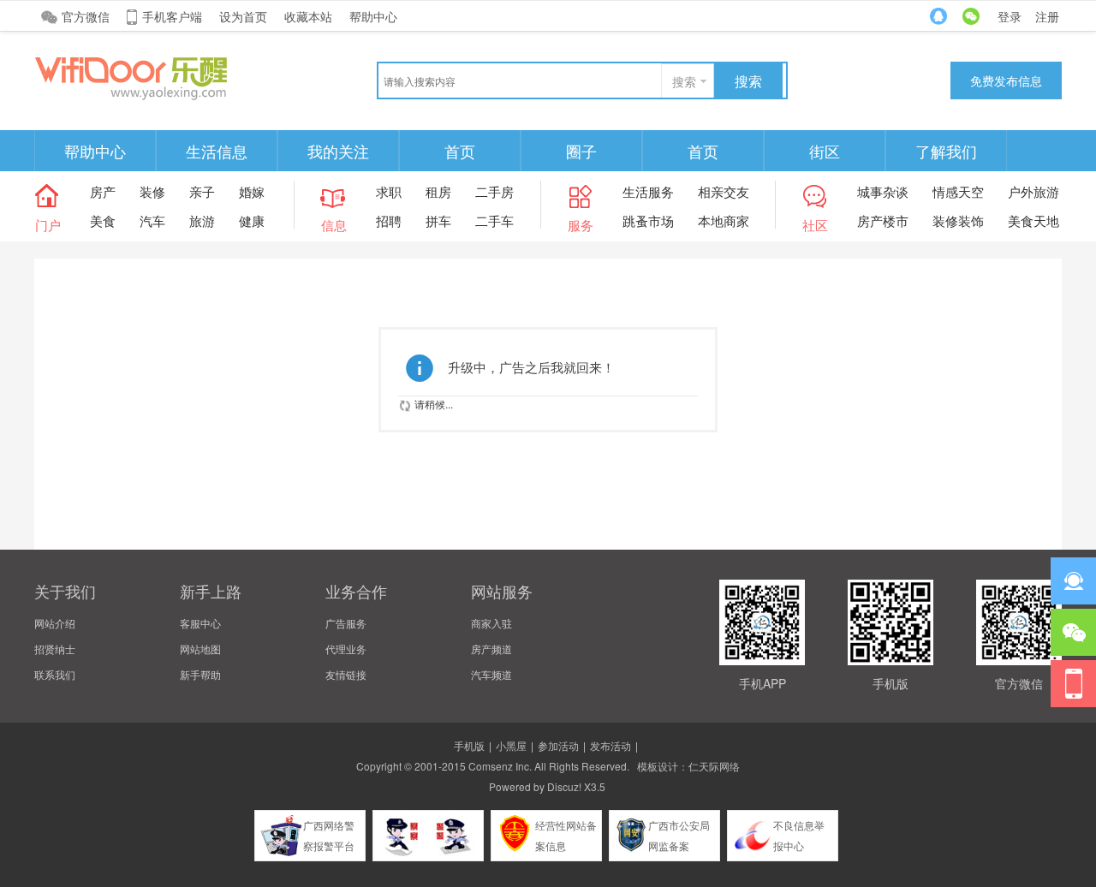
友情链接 (345, 674)
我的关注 (338, 151)
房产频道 (491, 648)
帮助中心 (373, 16)
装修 (152, 191)
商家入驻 (491, 623)
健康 (252, 220)
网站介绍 (54, 623)
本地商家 (723, 220)
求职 (389, 191)
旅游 (202, 220)
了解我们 (946, 151)
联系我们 (54, 674)
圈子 (581, 151)
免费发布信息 (1006, 80)
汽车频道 (491, 674)
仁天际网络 (714, 766)
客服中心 (200, 623)
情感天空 (958, 191)
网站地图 (200, 648)
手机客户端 (172, 16)
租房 (438, 191)
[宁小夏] (162, 76)
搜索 (684, 81)
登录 (1010, 16)
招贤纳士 (54, 648)
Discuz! (564, 786)
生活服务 (648, 191)
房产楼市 (882, 220)
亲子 (202, 191)
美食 (103, 220)
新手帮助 (200, 674)
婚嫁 (252, 191)
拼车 (438, 220)
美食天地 (1033, 220)
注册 (1047, 16)
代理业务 (345, 648)
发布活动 (610, 745)
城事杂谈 (882, 191)
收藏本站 (308, 16)
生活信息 (216, 151)
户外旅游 (1033, 191)
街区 (824, 151)
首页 (459, 151)
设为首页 (243, 16)
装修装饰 (958, 220)
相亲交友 (723, 191)
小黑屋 (511, 745)
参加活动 (558, 745)
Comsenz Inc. (500, 766)
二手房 (494, 191)
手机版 (469, 745)
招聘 (389, 220)
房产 (103, 191)
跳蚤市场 (648, 220)
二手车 (494, 220)
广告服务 (345, 623)
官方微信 (86, 16)
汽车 (152, 220)
